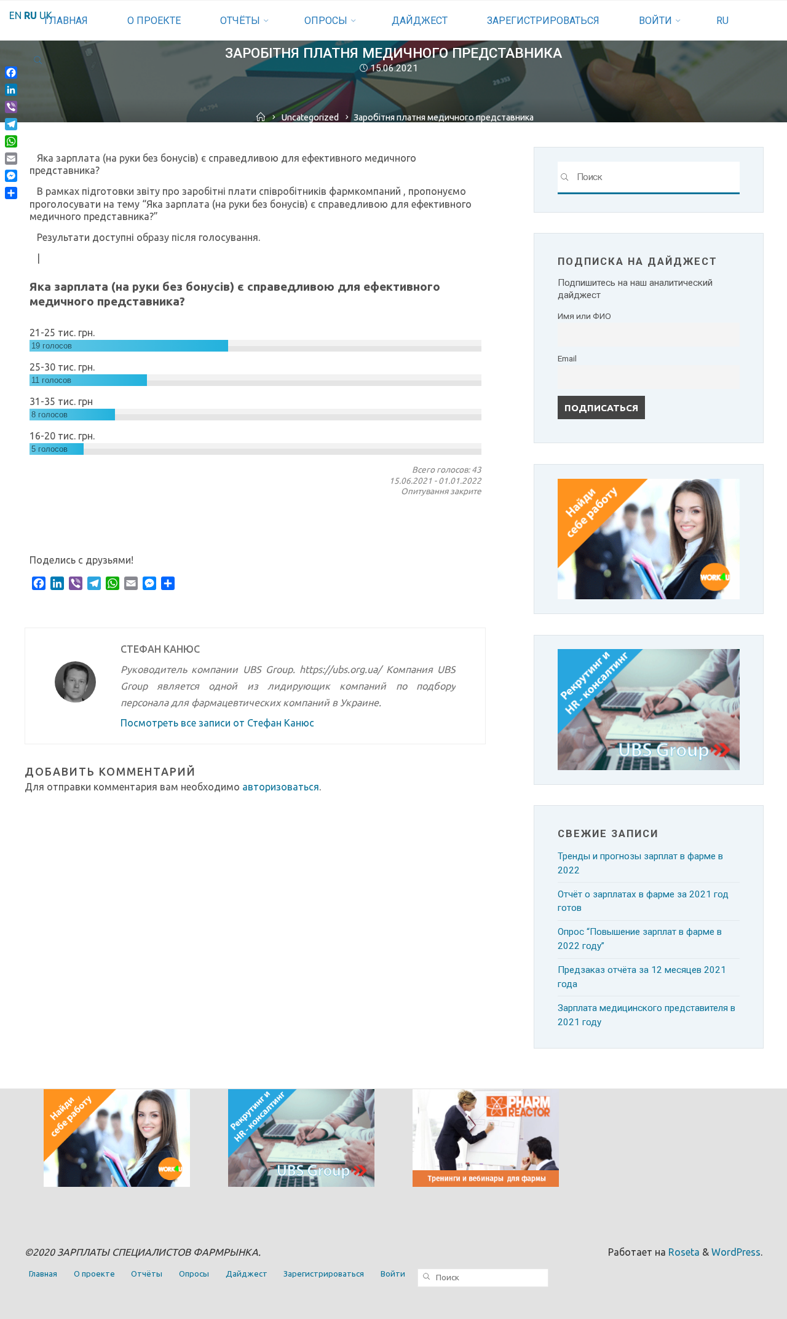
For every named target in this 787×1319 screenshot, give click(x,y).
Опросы (194, 1273)
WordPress (736, 1252)
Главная (43, 1273)
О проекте (94, 1273)
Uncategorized (310, 117)
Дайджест (246, 1273)
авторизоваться (280, 786)
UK (45, 15)
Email (567, 358)
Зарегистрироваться (323, 1273)
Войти (393, 1273)
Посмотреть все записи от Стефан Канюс (217, 722)
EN (15, 15)
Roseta (683, 1252)
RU (722, 20)
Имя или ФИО (584, 316)
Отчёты (146, 1273)
